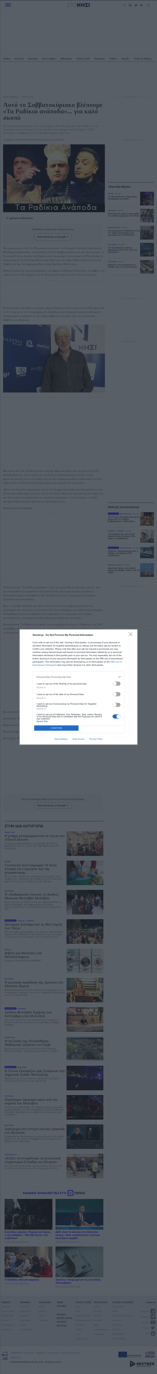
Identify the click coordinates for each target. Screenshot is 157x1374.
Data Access (78, 739)
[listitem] (78, 676)
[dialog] (78, 687)
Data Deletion (61, 739)
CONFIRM (56, 728)
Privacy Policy (96, 739)
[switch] (117, 684)
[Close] (131, 635)
